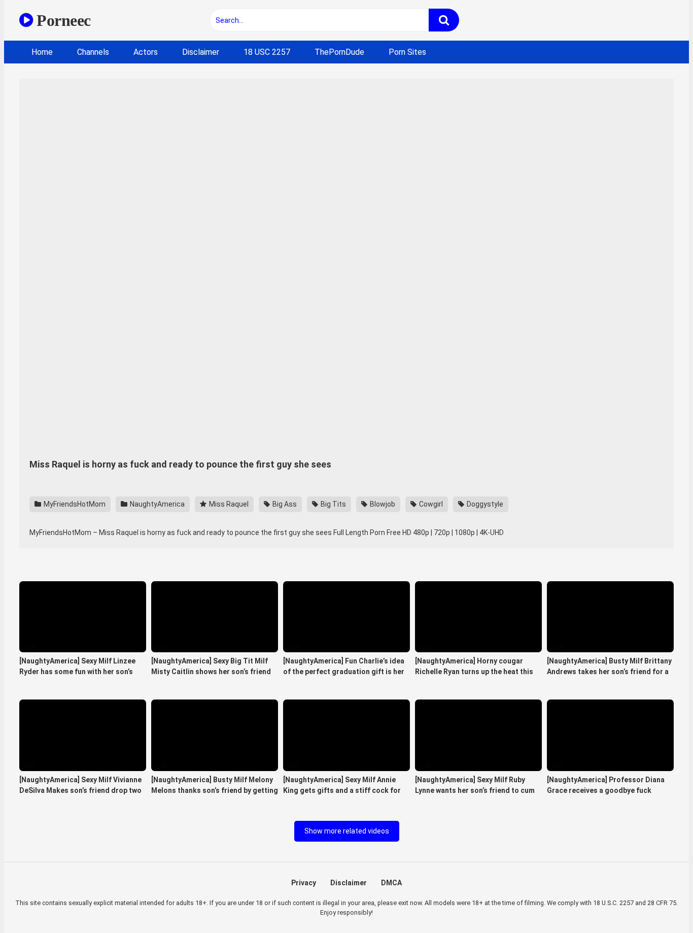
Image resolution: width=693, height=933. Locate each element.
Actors (145, 52)
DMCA (391, 883)
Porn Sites (407, 52)
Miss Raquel (228, 504)
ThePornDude (339, 52)
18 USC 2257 (267, 52)
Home (42, 52)
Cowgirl (430, 504)
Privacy (303, 883)
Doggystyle (484, 504)
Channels (93, 52)
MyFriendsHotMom (74, 504)
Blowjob (381, 504)
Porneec (62, 20)
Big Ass (284, 504)
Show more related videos (346, 831)
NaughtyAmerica (156, 504)
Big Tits (332, 504)
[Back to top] (659, 902)
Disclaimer (200, 52)
